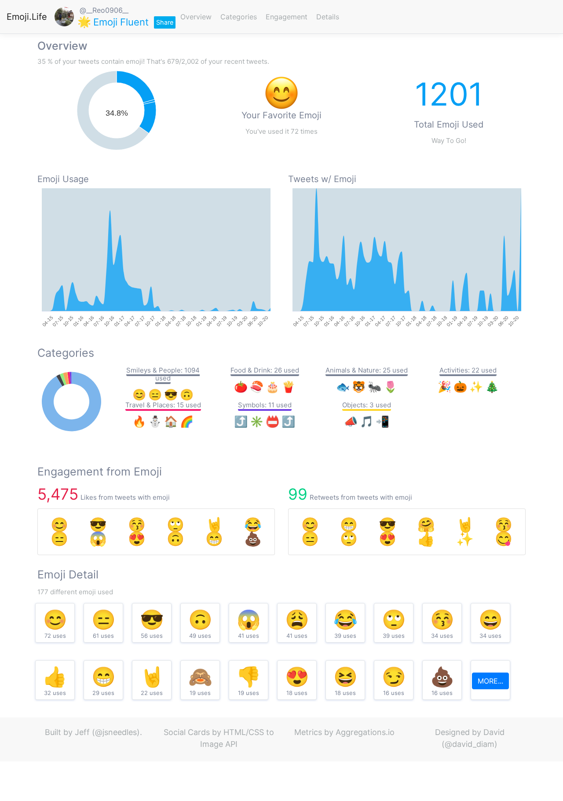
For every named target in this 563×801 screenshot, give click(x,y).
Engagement (286, 16)
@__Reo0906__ (104, 10)
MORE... (490, 681)
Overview (196, 16)
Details (327, 16)
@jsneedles (116, 732)
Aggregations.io (365, 732)
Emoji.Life (27, 16)
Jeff (82, 732)
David (494, 732)
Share (164, 22)
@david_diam (469, 744)
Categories (238, 16)
